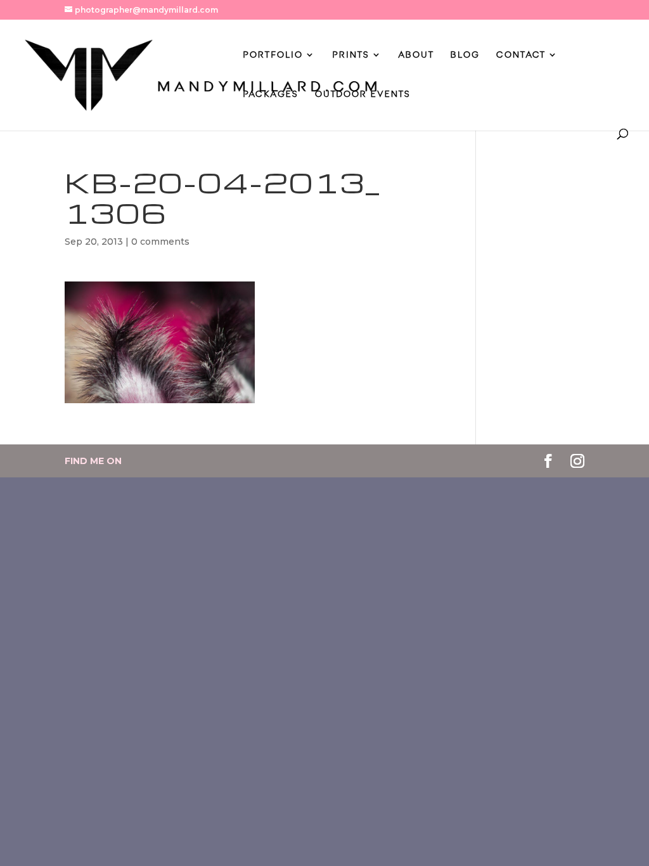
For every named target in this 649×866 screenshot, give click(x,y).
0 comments (160, 241)
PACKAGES (271, 94)
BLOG (465, 55)
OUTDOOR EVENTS (363, 94)
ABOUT (416, 55)
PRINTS (350, 55)
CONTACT (521, 55)
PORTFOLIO (273, 55)
